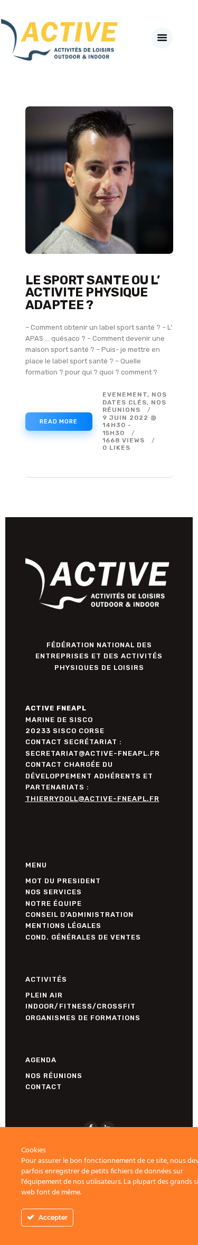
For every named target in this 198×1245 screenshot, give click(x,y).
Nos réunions (134, 406)
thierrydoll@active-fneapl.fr (92, 799)
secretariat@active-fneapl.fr (92, 753)
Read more (59, 421)
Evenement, (127, 394)
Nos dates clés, (134, 398)
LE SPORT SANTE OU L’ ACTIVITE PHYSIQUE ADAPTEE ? (92, 292)
